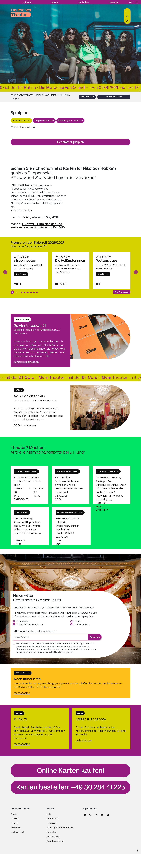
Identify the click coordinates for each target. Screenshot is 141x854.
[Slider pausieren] (12, 292)
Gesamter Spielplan (70, 142)
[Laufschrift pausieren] (140, 90)
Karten (55, 2)
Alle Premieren (122, 292)
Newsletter (16, 827)
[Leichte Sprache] (130, 2)
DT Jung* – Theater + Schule (29, 624)
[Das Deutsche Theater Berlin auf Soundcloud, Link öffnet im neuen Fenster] (96, 815)
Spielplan (27, 2)
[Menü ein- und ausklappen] (127, 10)
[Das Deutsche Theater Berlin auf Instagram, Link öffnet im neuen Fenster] (90, 815)
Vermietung (52, 832)
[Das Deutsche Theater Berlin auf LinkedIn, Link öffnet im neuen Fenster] (107, 815)
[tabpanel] (70, 127)
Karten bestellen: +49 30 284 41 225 (70, 787)
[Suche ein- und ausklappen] (127, 16)
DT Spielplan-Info (81, 624)
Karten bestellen (114, 96)
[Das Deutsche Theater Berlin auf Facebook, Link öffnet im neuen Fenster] (85, 815)
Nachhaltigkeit (17, 832)
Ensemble (114, 2)
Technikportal (53, 836)
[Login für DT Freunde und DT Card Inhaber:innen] (137, 2)
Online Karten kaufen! (70, 770)
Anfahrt (14, 823)
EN (127, 20)
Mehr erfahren (87, 96)
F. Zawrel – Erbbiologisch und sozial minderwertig (36, 225)
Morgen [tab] (44, 120)
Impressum (52, 823)
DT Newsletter (22, 621)
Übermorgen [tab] (70, 120)
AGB (49, 814)
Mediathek (84, 2)
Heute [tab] (21, 120)
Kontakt (14, 818)
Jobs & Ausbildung (55, 841)
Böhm (28, 210)
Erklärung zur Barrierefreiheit (60, 827)
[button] (5, 272)
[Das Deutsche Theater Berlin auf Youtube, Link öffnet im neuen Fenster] (102, 815)
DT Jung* (77, 621)
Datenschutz (53, 818)
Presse (14, 814)
